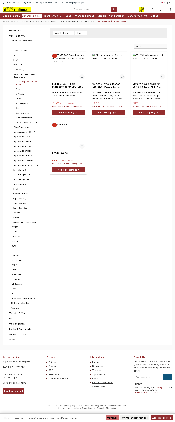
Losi (14, 55)
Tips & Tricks (98, 374)
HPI (13, 251)
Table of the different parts (25, 122)
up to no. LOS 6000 (22, 141)
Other (18, 89)
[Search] (114, 9)
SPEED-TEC (17, 274)
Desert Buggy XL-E (21, 179)
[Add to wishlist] (82, 76)
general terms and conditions (146, 392)
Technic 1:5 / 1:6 (17, 313)
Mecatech (16, 236)
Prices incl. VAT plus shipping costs (67, 106)
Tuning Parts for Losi (23, 118)
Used (11, 318)
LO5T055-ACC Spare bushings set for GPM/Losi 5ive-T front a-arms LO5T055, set (67, 85)
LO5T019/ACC (60, 153)
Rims (17, 108)
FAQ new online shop (102, 382)
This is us (96, 370)
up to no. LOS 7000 (22, 146)
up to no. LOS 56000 (23, 156)
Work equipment (17, 323)
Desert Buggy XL (20, 170)
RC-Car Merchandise (20, 303)
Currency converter (58, 378)
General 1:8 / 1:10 (17, 334)
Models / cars (16, 30)
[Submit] (167, 377)
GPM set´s (20, 94)
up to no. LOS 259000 (23, 160)
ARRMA (15, 227)
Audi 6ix (16, 217)
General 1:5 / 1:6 (17, 36)
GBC (51, 370)
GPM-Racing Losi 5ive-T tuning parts (25, 75)
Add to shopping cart (68, 112)
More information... (69, 418)
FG (13, 46)
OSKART (15, 255)
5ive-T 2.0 (17, 65)
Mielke (14, 270)
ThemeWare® (112, 408)
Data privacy (98, 366)
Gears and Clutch (23, 113)
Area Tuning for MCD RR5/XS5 (25, 298)
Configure (112, 417)
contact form (19, 383)
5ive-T (16, 60)
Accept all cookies (161, 417)
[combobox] (82, 9)
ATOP (14, 265)
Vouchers (15, 308)
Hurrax (14, 293)
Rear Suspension (23, 103)
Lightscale (16, 279)
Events (95, 378)
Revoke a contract (13, 391)
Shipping (53, 362)
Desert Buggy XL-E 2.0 (22, 184)
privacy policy (162, 387)
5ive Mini (16, 213)
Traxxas (15, 241)
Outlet (12, 339)
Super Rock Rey (20, 208)
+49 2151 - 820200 (14, 367)
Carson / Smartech (19, 50)
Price (80, 33)
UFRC (14, 232)
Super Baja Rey (19, 198)
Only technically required (135, 417)
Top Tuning (19, 69)
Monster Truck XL (20, 194)
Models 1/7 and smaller (20, 329)
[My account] (161, 9)
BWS (14, 246)
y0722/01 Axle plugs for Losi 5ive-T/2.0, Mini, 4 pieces (106, 85)
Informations (97, 357)
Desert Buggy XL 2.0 (21, 175)
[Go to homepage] (17, 9)
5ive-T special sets (22, 127)
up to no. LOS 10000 (23, 151)
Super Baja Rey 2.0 (21, 203)
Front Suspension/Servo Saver (27, 83)
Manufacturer (61, 33)
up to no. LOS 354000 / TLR (26, 165)
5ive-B (16, 189)
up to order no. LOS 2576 (25, 132)
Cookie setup (98, 386)
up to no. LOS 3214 (22, 137)
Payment (51, 357)
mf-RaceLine (17, 284)
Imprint (95, 362)
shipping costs (74, 405)
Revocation (54, 374)
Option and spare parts (22, 41)
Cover (18, 99)
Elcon (14, 289)
